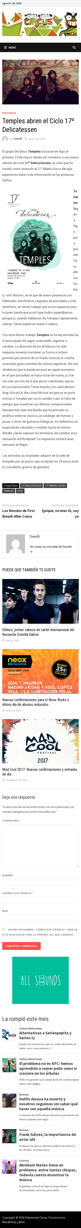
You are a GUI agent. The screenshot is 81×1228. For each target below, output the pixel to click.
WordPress (9, 1222)
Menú (12, 47)
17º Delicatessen (31, 485)
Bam (22, 1222)
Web (5, 911)
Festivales (9, 113)
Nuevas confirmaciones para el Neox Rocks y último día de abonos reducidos (35, 702)
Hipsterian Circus (36, 1217)
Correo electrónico (18, 893)
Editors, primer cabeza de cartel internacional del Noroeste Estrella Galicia (38, 632)
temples (9, 491)
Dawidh (18, 138)
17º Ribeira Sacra (55, 485)
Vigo (20, 491)
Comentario (11, 820)
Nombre (8, 875)
